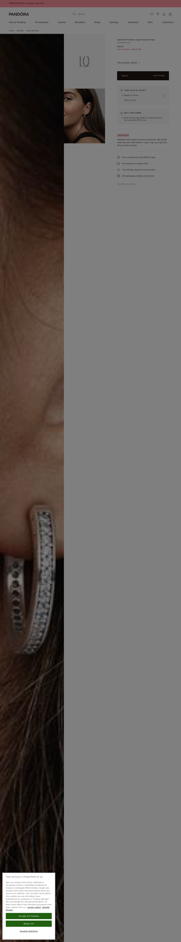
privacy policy (34, 907)
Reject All (29, 924)
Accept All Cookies (29, 916)
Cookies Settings (29, 931)
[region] (28, 906)
